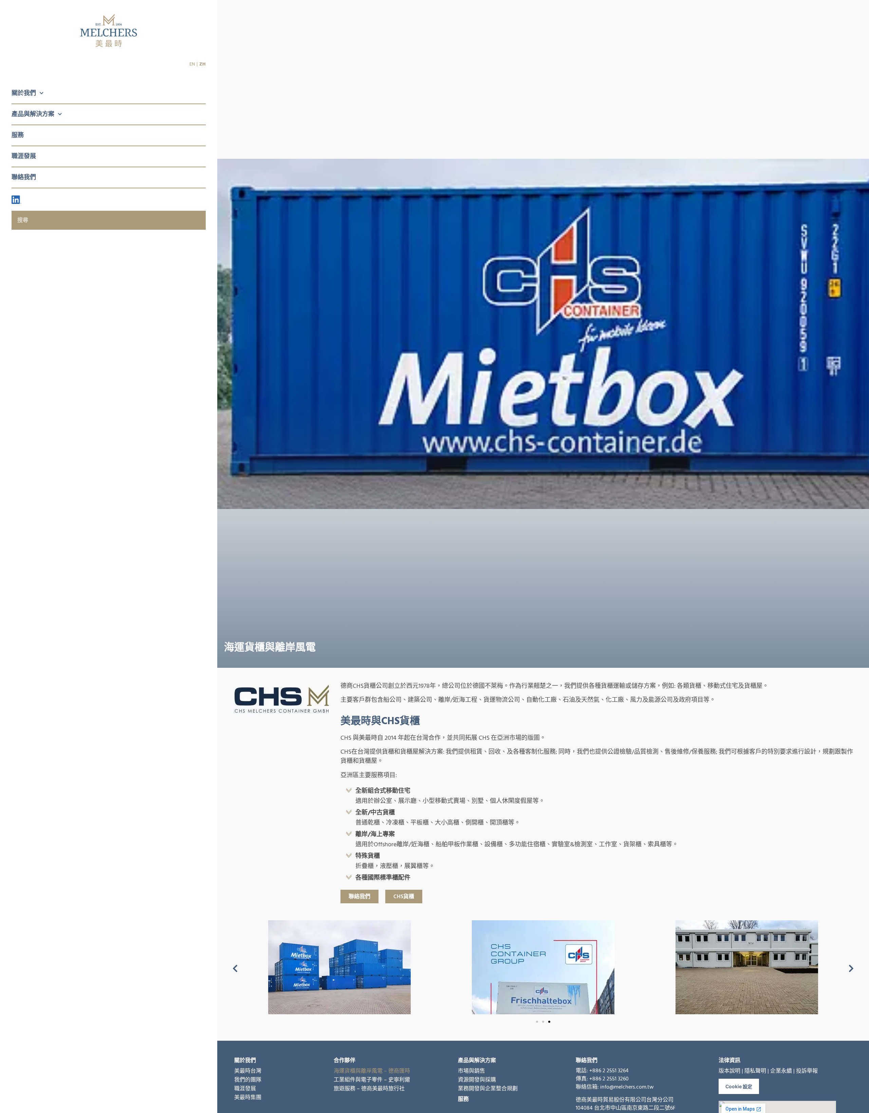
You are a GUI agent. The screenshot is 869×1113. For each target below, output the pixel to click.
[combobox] (109, 220)
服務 (18, 135)
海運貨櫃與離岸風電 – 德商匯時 (372, 1071)
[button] (235, 968)
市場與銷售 (471, 1071)
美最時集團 (247, 1097)
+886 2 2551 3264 (609, 1070)
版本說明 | (731, 1071)
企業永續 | (782, 1071)
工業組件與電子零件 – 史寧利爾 (372, 1079)
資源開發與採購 (477, 1079)
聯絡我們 (24, 177)
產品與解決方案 (33, 114)
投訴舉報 (807, 1071)
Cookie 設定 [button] (738, 1086)
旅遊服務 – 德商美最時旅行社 (369, 1088)
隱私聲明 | (756, 1071)
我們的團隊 (247, 1079)
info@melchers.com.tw (627, 1087)
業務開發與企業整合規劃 (488, 1088)
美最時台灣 (247, 1071)
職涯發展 (24, 156)
